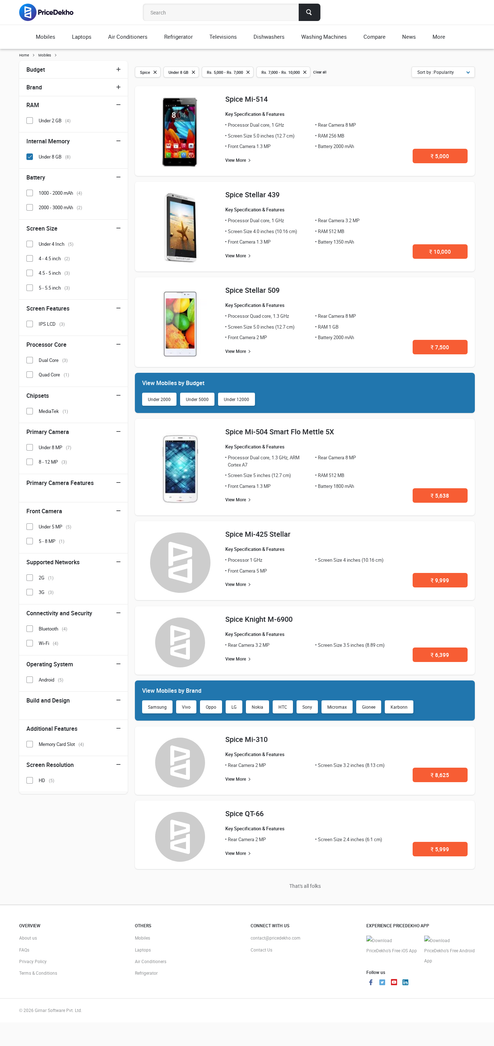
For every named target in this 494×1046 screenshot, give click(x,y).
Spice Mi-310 (246, 739)
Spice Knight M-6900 (259, 619)
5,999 (440, 849)
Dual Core (53, 360)
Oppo (211, 707)
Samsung (157, 707)
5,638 (440, 495)
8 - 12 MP (53, 462)
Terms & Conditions (38, 973)
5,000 (440, 156)
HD (46, 780)
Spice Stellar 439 (252, 194)
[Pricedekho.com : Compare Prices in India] (51, 12)
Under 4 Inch (56, 244)
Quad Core (54, 374)
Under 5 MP (55, 526)
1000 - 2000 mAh (60, 193)
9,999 (440, 580)
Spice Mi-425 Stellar (257, 534)
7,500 (440, 347)
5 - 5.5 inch (54, 287)
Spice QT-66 (244, 813)
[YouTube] (393, 983)
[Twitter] (382, 983)
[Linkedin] (405, 983)
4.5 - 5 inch (54, 273)
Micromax (337, 707)
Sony (307, 707)
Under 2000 (159, 399)
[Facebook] (370, 983)
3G (46, 592)
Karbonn (399, 707)
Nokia (257, 707)
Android (51, 679)
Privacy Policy (33, 961)
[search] (309, 12)
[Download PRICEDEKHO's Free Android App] (449, 951)
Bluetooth (53, 628)
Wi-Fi (48, 643)
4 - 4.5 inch (54, 258)
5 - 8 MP (51, 541)
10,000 (440, 251)
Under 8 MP (55, 447)
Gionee (368, 707)
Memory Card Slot (61, 744)
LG (234, 707)
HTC (282, 707)
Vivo (186, 707)
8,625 (440, 775)
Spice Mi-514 (246, 99)
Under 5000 (197, 399)
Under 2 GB (55, 120)
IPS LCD (52, 324)
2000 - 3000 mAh (60, 207)
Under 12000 (236, 399)
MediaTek (53, 411)
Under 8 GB (55, 156)
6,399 (440, 654)
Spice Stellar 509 (252, 290)
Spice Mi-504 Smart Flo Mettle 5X (279, 431)
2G (46, 577)
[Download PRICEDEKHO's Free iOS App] (391, 946)
